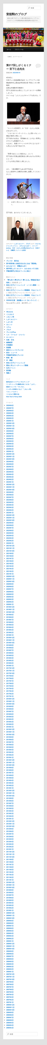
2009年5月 (10, 931)
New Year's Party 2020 (14, 396)
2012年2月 (10, 846)
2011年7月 (10, 864)
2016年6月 (10, 714)
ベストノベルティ (12, 392)
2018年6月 (10, 653)
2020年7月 (10, 589)
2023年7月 (10, 497)
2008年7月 (10, 956)
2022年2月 (10, 540)
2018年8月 (10, 647)
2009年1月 (10, 941)
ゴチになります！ (25, 246)
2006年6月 (10, 1020)
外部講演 (9, 345)
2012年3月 (10, 844)
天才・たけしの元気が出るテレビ (23, 248)
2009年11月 (10, 915)
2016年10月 (10, 704)
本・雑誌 (9, 360)
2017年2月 (10, 693)
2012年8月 (10, 831)
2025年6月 (10, 438)
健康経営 (9, 342)
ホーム (9, 49)
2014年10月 (10, 765)
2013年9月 (10, 798)
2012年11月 (10, 824)
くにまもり (10, 314)
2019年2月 (10, 632)
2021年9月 (10, 553)
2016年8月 (10, 709)
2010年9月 (10, 890)
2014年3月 (10, 783)
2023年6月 (10, 500)
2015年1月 (10, 757)
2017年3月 (10, 691)
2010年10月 (10, 887)
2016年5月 (10, 716)
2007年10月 (10, 979)
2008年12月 (10, 943)
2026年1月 (10, 421)
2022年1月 (10, 543)
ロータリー (10, 337)
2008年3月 (10, 966)
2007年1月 (10, 1002)
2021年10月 (10, 551)
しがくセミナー (19, 244)
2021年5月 (10, 563)
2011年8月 (10, 862)
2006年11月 (10, 1007)
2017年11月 (10, 670)
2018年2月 (10, 663)
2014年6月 (10, 775)
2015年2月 (10, 755)
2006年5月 (10, 1022)
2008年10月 (10, 948)
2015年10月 (10, 734)
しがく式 (9, 322)
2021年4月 (10, 566)
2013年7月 (10, 803)
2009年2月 (10, 938)
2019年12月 (10, 607)
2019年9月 (10, 614)
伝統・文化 (10, 340)
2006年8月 (10, 1015)
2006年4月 (10, 1025)
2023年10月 (10, 489)
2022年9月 (10, 523)
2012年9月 (10, 829)
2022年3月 (10, 538)
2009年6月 (10, 928)
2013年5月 (10, 808)
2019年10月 (10, 612)
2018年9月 (10, 645)
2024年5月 (10, 472)
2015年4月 (10, 749)
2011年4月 (10, 872)
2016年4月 (10, 719)
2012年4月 (10, 841)
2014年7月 (10, 772)
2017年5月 (10, 686)
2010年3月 (10, 905)
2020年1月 (10, 604)
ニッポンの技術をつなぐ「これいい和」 (19, 389)
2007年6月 (10, 989)
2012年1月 (10, 849)
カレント (9, 324)
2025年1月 (10, 451)
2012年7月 (10, 834)
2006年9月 (10, 1012)
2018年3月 (10, 660)
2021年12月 (10, 545)
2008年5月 (10, 961)
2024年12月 (10, 454)
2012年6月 (10, 836)
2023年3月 (10, 507)
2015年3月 (10, 752)
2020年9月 (10, 584)
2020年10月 (10, 581)
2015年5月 (10, 747)
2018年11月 (10, 640)
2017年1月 (10, 696)
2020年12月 (10, 576)
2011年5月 (10, 869)
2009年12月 (10, 913)
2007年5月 (10, 992)
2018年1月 (10, 665)
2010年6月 (10, 898)
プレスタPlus (11, 332)
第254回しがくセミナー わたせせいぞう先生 (22, 268)
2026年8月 (10, 405)
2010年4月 (10, 903)
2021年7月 (10, 558)
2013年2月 (10, 816)
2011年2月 (10, 877)
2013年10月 (10, 795)
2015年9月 (10, 737)
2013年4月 (10, 811)
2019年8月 (10, 617)
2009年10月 (10, 918)
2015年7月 (10, 742)
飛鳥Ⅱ (8, 373)
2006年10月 (10, 1010)
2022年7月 (10, 528)
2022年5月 (10, 533)
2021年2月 (10, 571)
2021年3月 (10, 568)
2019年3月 (10, 630)
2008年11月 (10, 946)
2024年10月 (10, 459)
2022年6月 (10, 530)
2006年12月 (10, 1005)
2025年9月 (10, 431)
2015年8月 (10, 739)
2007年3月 (10, 997)
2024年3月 (10, 477)
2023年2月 (10, 510)
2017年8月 (10, 678)
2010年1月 (10, 910)
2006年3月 (10, 1028)
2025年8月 (10, 433)
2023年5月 (10, 502)
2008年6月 (10, 959)
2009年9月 (10, 920)
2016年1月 (10, 727)
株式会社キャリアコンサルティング (17, 382)
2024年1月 (10, 482)
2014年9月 (10, 767)
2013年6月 (10, 806)
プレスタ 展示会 (12, 261)
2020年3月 (10, 599)
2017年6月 (10, 683)
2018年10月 (10, 642)
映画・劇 (9, 357)
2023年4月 (10, 505)
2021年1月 (10, 574)
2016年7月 (10, 711)
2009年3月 (10, 936)
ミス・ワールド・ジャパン (15, 334)
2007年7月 (10, 987)
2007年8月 (10, 984)
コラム (8, 327)
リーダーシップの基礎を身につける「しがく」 (21, 384)
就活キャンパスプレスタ (15, 350)
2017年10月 (10, 673)
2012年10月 (10, 826)
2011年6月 (10, 867)
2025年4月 (10, 443)
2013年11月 (10, 793)
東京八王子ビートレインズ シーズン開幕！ (22, 285)
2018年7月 (10, 650)
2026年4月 (10, 413)
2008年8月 (10, 954)
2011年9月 (10, 859)
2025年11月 (10, 426)
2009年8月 (10, 923)
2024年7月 (10, 466)
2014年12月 (10, 760)
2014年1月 (10, 788)
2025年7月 (10, 436)
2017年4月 (10, 688)
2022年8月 (10, 525)
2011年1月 (10, 880)
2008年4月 (10, 964)
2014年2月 (10, 785)
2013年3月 (10, 813)
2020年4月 (10, 597)
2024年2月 (10, 479)
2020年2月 (10, 602)
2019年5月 (10, 625)
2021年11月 (10, 548)
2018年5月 (10, 655)
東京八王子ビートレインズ (15, 363)
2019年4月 (10, 627)
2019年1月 (10, 635)
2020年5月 (10, 594)
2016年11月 (10, 701)
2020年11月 (10, 579)
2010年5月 (10, 900)
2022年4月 (10, 535)
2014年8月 (10, 770)
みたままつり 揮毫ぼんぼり (16, 266)
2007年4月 (10, 994)
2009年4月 (10, 933)
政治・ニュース (11, 352)
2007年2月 (10, 1000)
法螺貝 (13, 250)
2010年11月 (10, 885)
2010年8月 (10, 892)
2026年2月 (10, 418)
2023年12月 (10, 484)
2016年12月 (10, 699)
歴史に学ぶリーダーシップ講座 (17, 365)
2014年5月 (10, 778)
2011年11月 (10, 854)
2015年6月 (10, 744)
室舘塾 (8, 347)
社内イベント (11, 368)
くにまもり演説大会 (12, 394)
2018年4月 (10, 658)
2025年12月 (10, 423)
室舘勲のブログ (16, 14)
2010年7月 (10, 895)
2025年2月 (10, 449)
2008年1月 (10, 971)
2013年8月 (10, 801)
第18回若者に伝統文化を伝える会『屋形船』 (22, 263)
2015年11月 (10, 732)
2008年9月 (10, 951)
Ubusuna (9, 312)
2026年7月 (10, 408)
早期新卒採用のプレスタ (15, 355)
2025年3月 (10, 446)
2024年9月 (10, 461)
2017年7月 (10, 681)
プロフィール (19, 49)
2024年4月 (10, 474)
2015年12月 (10, 729)
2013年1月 (10, 818)
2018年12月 (10, 637)
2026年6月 (10, 410)
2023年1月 (10, 512)
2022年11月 (10, 517)
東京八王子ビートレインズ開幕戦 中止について (23, 290)
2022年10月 (10, 520)
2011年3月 (10, 874)
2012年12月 (10, 821)
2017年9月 (10, 676)
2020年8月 (10, 586)
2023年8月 (10, 495)
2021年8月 (10, 556)
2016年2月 (10, 724)
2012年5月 (10, 839)
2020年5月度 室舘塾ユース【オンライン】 (21, 300)
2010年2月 (10, 908)
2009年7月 (10, 926)
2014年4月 (10, 780)
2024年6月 (10, 469)
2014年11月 (10, 762)
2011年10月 (10, 857)
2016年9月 (10, 706)
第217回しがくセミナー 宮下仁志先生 (19, 67)
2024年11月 (10, 456)
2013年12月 (10, 790)
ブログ (28, 244)
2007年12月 (10, 974)
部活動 (8, 370)
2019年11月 (10, 609)
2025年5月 (10, 441)
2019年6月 (10, 622)
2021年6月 (10, 561)
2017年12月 (10, 668)
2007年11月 (10, 976)
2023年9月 (10, 492)
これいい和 (10, 317)
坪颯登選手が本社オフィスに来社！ (18, 271)
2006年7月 (10, 1017)
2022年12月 (10, 515)
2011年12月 (10, 852)
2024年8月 (10, 464)
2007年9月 (10, 982)
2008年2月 (10, 969)
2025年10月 (10, 428)
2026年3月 (10, 415)
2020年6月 (10, 591)
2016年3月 (10, 721)
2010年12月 (10, 882)
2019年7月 (10, 619)
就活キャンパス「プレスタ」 (15, 387)
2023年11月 (10, 487)
